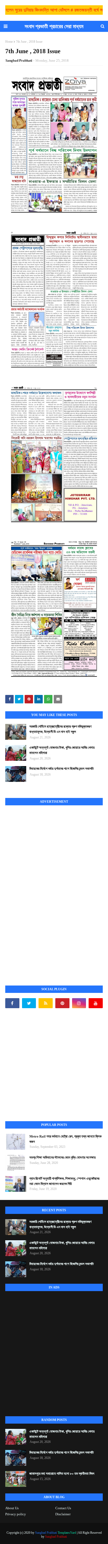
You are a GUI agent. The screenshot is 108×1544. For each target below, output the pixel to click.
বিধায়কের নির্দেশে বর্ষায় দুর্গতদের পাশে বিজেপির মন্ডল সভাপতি (61, 769)
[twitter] (29, 1003)
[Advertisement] (44, 890)
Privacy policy (15, 1514)
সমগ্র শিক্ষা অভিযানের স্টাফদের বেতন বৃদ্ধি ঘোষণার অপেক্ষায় (62, 1157)
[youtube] (96, 1003)
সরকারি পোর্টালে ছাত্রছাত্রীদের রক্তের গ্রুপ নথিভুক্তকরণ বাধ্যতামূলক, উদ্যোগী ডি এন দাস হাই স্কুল (60, 729)
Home (9, 41)
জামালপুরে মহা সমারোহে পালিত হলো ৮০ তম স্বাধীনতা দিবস (61, 1474)
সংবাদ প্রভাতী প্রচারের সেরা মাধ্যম (54, 26)
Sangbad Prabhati (19, 60)
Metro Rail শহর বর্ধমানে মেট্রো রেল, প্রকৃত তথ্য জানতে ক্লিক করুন (65, 1139)
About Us (12, 1508)
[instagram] (79, 1003)
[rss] (46, 1003)
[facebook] (12, 1003)
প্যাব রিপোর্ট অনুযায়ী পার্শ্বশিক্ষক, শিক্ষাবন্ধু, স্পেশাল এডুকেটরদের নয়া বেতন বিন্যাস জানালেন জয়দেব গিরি (64, 1181)
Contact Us (63, 1508)
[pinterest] (62, 1003)
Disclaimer (63, 1514)
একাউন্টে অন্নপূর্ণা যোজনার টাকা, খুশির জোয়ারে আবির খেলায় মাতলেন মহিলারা (62, 750)
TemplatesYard (67, 1533)
